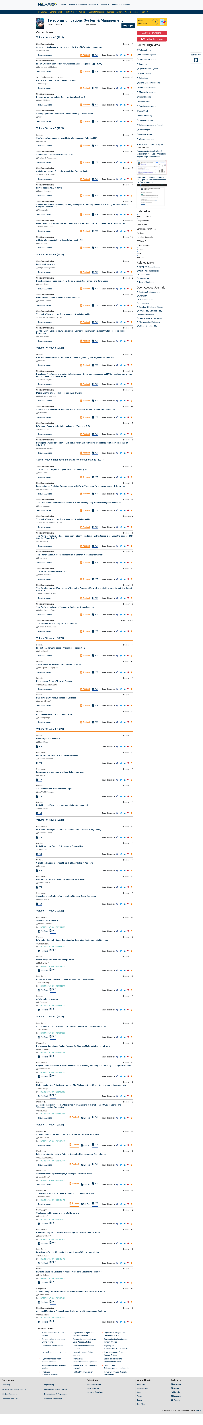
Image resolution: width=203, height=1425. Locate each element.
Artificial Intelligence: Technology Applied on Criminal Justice (62, 171)
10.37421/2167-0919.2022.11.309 (52, 947)
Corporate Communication (52, 1346)
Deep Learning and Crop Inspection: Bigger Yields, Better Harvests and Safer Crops (72, 281)
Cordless (143, 64)
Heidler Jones (43, 1295)
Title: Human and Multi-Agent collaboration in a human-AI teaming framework (69, 555)
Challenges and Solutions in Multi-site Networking (57, 1213)
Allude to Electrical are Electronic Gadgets (54, 789)
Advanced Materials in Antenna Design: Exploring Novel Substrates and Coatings (71, 1311)
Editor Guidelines (93, 1388)
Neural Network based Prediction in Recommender (58, 297)
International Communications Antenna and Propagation (60, 648)
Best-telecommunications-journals (53, 1333)
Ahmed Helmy (43, 983)
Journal (44, 12)
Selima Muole (43, 1049)
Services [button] (104, 5)
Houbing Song (43, 718)
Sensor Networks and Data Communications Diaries (58, 664)
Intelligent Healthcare (45, 264)
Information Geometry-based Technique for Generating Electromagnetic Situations (72, 940)
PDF (96, 55)
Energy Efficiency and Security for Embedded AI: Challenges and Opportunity (69, 64)
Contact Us (141, 1392)
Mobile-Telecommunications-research (85, 1366)
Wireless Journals (146, 139)
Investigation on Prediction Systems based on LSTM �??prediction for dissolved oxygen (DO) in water (80, 223)
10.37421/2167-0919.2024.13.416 (52, 1200)
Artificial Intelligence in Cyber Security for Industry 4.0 (59, 240)
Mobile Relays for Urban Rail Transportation (55, 960)
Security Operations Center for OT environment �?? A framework (64, 114)
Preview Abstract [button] (45, 55)
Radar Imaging (145, 97)
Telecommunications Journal (150, 125)
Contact (126, 5)
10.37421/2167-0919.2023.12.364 (52, 1114)
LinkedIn (176, 1392)
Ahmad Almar (43, 1069)
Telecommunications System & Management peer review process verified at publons (151, 179)
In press (110, 12)
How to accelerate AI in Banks (49, 188)
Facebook (177, 1384)
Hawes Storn (43, 1138)
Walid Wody (42, 1089)
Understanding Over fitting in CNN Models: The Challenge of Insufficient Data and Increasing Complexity (81, 1085)
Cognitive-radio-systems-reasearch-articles (83, 1333)
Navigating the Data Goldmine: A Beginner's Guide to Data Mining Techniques (69, 1272)
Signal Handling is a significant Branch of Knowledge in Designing (64, 863)
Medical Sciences (9, 1394)
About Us (141, 1384)
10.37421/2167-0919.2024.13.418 (52, 1239)
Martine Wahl (43, 963)
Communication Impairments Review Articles (115, 1340)
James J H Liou (44, 701)
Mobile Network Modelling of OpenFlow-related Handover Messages (66, 979)
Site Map (141, 1404)
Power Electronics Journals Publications (115, 1373)
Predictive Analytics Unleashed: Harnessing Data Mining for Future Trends (68, 1232)
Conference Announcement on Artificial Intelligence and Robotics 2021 (66, 138)
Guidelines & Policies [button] (87, 5)
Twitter (176, 1388)
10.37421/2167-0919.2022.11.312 (52, 967)
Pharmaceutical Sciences (12, 1399)
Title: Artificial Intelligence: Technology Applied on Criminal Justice (65, 607)
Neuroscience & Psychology (55, 1394)
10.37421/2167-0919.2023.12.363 (52, 1092)
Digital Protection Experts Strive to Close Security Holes (60, 846)
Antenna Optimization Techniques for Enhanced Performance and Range (67, 1134)
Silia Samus (42, 1030)
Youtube (176, 1400)
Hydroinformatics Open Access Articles (113, 1353)
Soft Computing (145, 116)
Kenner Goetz (43, 1314)
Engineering (49, 1385)
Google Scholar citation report (150, 144)
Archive (120, 12)
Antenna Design (145, 50)
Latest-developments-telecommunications (113, 1360)
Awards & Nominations (151, 33)
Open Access (142, 1388)
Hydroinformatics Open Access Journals (51, 1360)
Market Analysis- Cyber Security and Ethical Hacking (58, 80)
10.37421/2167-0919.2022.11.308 (52, 927)
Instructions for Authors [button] (75, 12)
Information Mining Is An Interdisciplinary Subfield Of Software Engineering (68, 830)
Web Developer (145, 134)
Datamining (143, 78)
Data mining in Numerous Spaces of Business (56, 698)
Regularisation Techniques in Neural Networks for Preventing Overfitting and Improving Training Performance (83, 1066)
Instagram (177, 1396)
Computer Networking (148, 59)
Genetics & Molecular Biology (14, 1389)
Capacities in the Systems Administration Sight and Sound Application (66, 896)
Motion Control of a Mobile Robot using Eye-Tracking (59, 393)
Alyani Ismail (43, 651)
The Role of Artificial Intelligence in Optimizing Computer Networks (65, 1193)
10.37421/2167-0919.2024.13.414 (52, 1161)
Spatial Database (146, 120)
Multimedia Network (147, 92)
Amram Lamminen (45, 1157)
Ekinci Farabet (43, 1197)
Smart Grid (143, 111)
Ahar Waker (42, 1110)
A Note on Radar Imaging (47, 999)
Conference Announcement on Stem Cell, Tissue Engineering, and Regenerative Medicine (74, 357)
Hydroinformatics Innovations (54, 1352)
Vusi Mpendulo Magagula (47, 668)
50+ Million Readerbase (153, 39)
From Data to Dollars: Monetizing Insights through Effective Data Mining (67, 1252)
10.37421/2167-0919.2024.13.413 (52, 1141)
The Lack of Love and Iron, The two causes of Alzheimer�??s (63, 314)
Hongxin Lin (42, 1216)
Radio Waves (144, 101)
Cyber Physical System (148, 69)
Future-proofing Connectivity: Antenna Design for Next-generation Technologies (71, 1154)
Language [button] (127, 26)
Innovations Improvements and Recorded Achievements (60, 772)
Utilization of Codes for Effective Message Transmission (61, 879)
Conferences (116, 5)
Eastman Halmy (44, 1236)
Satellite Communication (149, 106)
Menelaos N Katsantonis (47, 684)
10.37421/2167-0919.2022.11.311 (52, 986)
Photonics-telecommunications (50, 1373)
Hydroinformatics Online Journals (83, 1353)
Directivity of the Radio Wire (48, 739)
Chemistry (6, 1385)
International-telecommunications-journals (85, 1360)
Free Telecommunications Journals (83, 1347)
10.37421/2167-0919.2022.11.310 (52, 1006)
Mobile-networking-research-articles (54, 1366)
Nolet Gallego (43, 1275)
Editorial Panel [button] (56, 12)
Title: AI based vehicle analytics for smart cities (56, 623)
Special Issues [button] (131, 12)
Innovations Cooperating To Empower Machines (57, 755)
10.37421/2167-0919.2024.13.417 (52, 1220)
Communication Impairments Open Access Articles (84, 1340)
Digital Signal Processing (149, 83)
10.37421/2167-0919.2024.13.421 (52, 1298)
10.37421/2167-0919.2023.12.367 (52, 1033)
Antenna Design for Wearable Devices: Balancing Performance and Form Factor (70, 1291)
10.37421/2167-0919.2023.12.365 (52, 1053)
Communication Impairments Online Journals (53, 1340)
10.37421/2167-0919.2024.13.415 (52, 1181)
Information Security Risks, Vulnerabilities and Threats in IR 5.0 (63, 426)
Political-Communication (83, 1372)
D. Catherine (42, 1002)
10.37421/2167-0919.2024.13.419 (52, 1259)
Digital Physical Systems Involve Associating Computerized (62, 805)
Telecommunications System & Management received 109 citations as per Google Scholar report (151, 154)
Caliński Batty (43, 1256)
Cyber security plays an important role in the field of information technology (69, 47)
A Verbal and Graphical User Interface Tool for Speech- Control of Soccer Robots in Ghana (75, 409)
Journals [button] (71, 5)
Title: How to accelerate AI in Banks (51, 571)
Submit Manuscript (96, 12)
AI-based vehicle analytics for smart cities (54, 154)
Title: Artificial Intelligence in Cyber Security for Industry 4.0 (61, 469)
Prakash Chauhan (45, 924)
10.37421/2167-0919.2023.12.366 (52, 1072)
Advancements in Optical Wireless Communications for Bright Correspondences (71, 1026)
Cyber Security (145, 73)
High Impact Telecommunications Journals (116, 1347)
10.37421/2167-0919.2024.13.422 (52, 1318)
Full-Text (44, 931)
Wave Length (144, 130)
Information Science (147, 87)
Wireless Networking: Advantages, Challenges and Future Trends (64, 1174)
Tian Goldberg (43, 1177)
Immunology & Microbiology (55, 1389)
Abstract (86, 55)
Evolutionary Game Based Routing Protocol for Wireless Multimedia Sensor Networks (73, 1046)
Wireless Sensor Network (47, 920)
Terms (139, 1396)
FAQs (139, 1400)
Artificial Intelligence (147, 55)
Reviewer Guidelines (94, 1392)
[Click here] (47, 5)
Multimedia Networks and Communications (54, 714)
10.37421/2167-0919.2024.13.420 (52, 1279)
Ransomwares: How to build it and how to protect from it (60, 97)
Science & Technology (53, 1399)
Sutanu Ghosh (43, 943)
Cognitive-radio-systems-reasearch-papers (114, 1333)
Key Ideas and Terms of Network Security (54, 681)
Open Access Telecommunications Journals (116, 1366)
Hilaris (198, 1410)
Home (63, 5)
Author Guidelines (93, 1384)
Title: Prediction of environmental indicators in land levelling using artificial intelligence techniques (78, 503)
